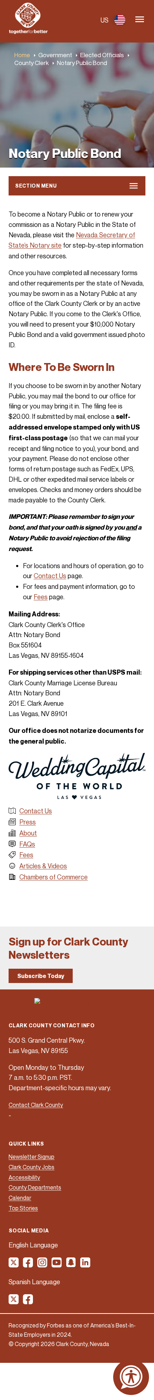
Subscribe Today (40, 975)
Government (55, 55)
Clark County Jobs (31, 1167)
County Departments (35, 1187)
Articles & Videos (43, 866)
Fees (41, 597)
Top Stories (23, 1208)
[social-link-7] (14, 1302)
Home (22, 55)
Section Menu (36, 186)
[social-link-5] (71, 1265)
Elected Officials (102, 55)
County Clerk (31, 62)
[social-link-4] (57, 1265)
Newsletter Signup (31, 1156)
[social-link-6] (85, 1265)
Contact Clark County (36, 1104)
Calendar (20, 1197)
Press (27, 822)
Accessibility (24, 1177)
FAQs (27, 844)
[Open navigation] (139, 20)
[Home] (28, 32)
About (28, 833)
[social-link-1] (14, 1265)
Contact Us (50, 576)
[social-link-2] (28, 1265)
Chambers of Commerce (53, 877)
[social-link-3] (42, 1265)
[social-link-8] (28, 1302)
